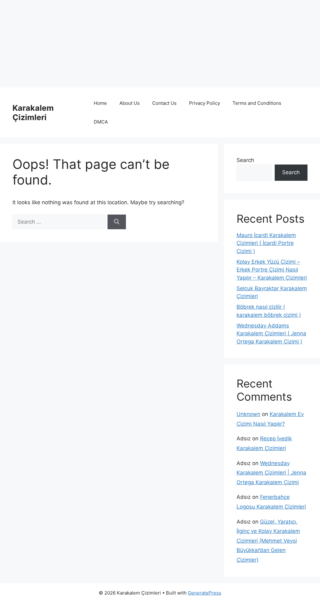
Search (245, 160)
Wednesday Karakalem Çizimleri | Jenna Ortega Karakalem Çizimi (271, 472)
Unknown (248, 414)
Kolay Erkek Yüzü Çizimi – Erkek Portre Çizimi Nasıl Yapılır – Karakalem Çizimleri (272, 270)
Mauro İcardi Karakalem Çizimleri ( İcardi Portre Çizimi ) (266, 243)
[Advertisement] (160, 44)
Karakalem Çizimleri (33, 112)
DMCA (101, 122)
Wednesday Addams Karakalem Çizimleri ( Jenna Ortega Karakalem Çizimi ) (271, 333)
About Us (129, 103)
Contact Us (164, 103)
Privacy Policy (204, 103)
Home (100, 103)
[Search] (117, 222)
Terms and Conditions (256, 103)
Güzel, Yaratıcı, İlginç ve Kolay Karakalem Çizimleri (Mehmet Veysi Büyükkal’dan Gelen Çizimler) (268, 541)
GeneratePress (204, 593)
